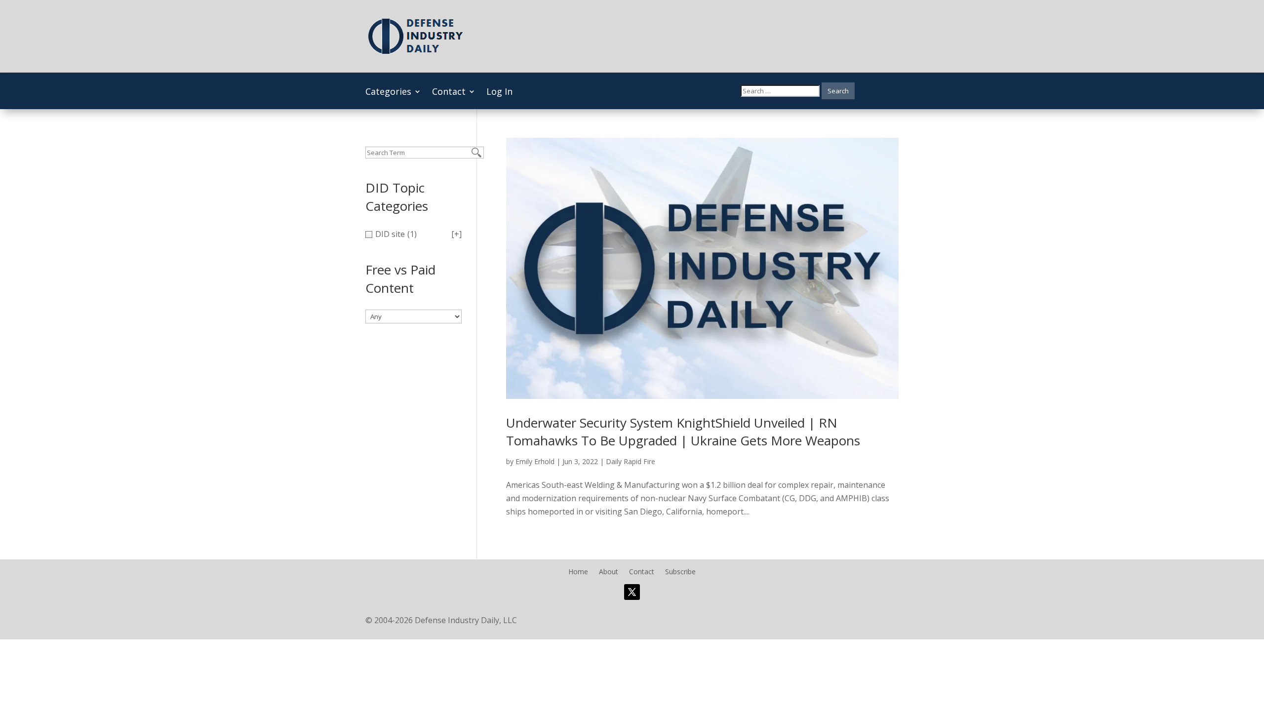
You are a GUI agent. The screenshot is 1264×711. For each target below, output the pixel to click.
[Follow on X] (632, 592)
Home (578, 572)
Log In (499, 92)
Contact (449, 92)
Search (838, 90)
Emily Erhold (534, 461)
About (608, 572)
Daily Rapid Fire (630, 461)
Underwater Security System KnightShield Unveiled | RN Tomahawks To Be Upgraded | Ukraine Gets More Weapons (683, 431)
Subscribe (680, 572)
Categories (388, 92)
